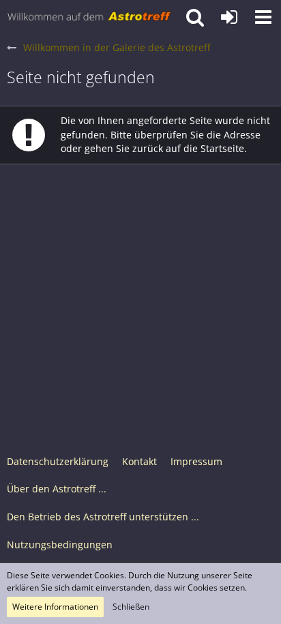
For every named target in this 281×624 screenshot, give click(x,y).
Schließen (131, 606)
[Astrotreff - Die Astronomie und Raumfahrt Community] (89, 17)
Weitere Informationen (55, 606)
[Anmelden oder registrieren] (229, 17)
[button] (263, 17)
